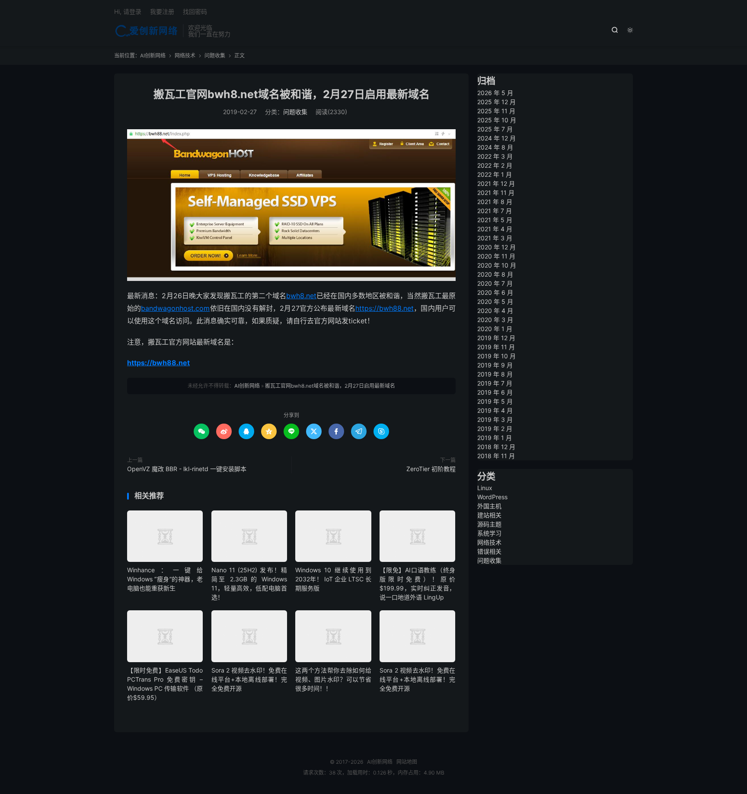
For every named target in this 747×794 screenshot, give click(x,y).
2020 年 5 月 (495, 301)
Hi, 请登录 (127, 11)
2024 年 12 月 (496, 138)
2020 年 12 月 (496, 247)
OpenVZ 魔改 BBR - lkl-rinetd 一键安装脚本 (186, 468)
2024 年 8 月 (495, 147)
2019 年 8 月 (495, 374)
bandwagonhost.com (175, 308)
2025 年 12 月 (496, 101)
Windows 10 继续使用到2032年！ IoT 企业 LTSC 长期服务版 (333, 579)
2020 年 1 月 (494, 328)
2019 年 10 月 (496, 356)
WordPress (492, 497)
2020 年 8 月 (495, 274)
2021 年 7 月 (494, 210)
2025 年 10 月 (496, 120)
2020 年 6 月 (495, 292)
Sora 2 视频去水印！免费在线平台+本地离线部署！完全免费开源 (249, 679)
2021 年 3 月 (494, 238)
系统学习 (489, 533)
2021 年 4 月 (494, 229)
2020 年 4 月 (495, 310)
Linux (484, 487)
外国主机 (489, 506)
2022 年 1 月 (494, 174)
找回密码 (195, 11)
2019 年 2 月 (494, 428)
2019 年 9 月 (495, 365)
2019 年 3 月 (495, 419)
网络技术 (185, 55)
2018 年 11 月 (496, 455)
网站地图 (406, 762)
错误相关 (489, 551)
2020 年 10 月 (496, 265)
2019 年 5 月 (495, 401)
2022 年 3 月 (495, 156)
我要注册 (162, 11)
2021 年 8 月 (494, 201)
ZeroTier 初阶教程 (431, 468)
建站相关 (489, 515)
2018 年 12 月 (496, 446)
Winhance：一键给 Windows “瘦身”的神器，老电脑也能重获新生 (165, 579)
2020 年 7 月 (495, 283)
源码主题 (489, 524)
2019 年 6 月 (495, 392)
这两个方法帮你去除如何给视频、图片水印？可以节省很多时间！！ (333, 679)
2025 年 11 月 (496, 111)
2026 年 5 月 (495, 92)
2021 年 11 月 (495, 192)
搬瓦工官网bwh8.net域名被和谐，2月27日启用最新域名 (291, 94)
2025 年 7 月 (495, 129)
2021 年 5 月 (494, 219)
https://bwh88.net (384, 308)
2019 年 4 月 (495, 410)
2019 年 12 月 (496, 337)
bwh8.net (301, 295)
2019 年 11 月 (496, 347)
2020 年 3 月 (495, 319)
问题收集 (214, 55)
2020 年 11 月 (496, 256)
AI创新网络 (146, 31)
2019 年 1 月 (494, 437)
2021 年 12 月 (496, 183)
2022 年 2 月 (494, 165)
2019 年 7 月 (494, 383)
